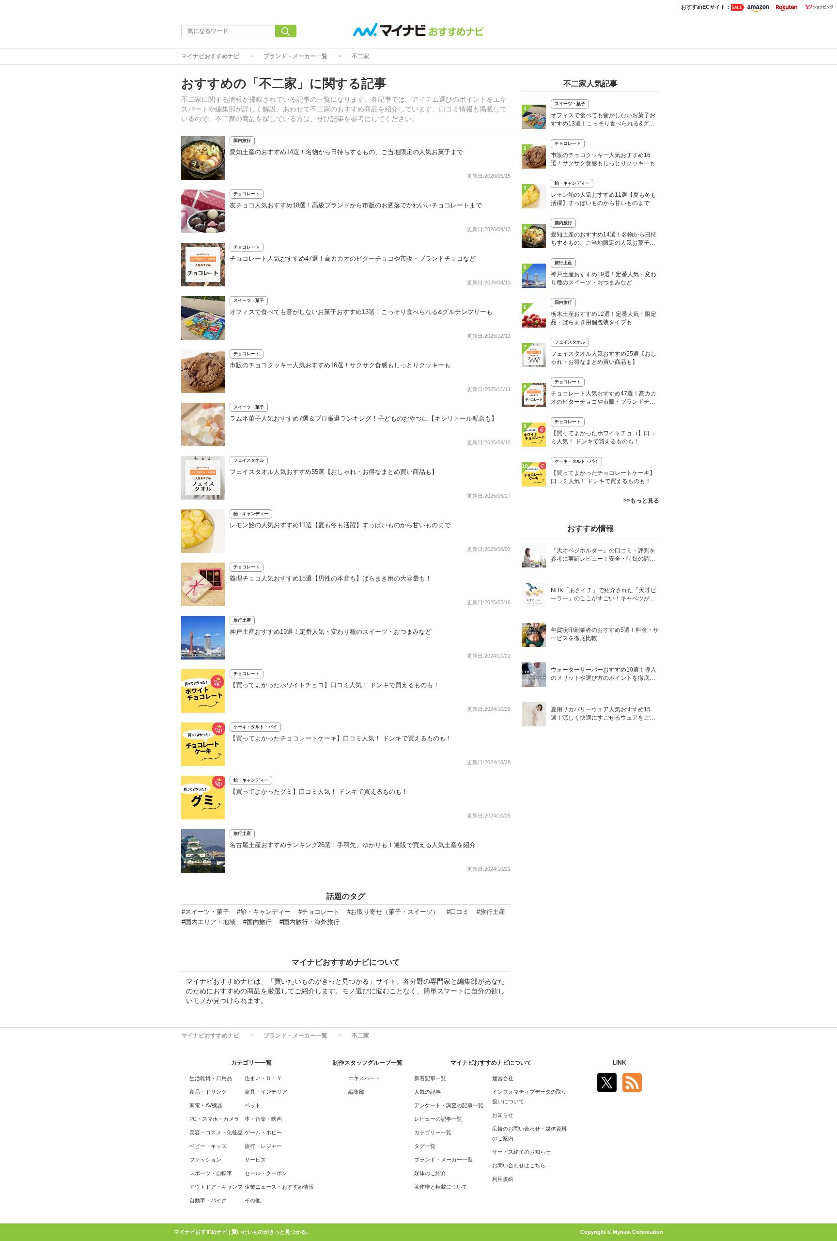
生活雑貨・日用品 (210, 1078)
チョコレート (246, 193)
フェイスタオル (248, 460)
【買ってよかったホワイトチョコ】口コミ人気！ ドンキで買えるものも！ (334, 685)
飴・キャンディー (250, 513)
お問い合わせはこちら (518, 1165)
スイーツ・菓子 (248, 300)
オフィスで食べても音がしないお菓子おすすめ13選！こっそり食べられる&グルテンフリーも (361, 311)
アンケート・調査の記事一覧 (448, 1105)
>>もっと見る (641, 500)
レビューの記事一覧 (438, 1119)
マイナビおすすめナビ (210, 56)
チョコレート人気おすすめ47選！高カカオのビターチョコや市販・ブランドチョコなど (353, 258)
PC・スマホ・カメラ (214, 1119)
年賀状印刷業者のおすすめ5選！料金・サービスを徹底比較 (605, 634)
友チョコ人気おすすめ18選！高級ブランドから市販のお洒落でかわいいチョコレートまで (356, 205)
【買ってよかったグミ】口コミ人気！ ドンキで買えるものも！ (319, 791)
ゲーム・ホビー (263, 1132)
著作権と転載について (440, 1187)
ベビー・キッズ (208, 1146)
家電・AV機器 (205, 1105)
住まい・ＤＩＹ (263, 1078)
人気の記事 (427, 1092)
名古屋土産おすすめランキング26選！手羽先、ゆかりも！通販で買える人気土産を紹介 (353, 844)
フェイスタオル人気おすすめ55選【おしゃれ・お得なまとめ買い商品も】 (334, 471)
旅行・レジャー (263, 1146)
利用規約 (502, 1179)
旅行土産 (242, 620)
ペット (253, 1105)
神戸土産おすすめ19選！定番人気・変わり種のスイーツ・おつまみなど (331, 631)
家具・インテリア (266, 1092)
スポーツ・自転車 (210, 1173)
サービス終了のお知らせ (521, 1152)
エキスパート (364, 1078)
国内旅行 (242, 140)
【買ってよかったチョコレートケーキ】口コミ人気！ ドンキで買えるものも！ (341, 738)
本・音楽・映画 (263, 1119)
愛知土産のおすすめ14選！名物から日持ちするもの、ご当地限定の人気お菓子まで (346, 152)
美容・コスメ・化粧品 (216, 1132)
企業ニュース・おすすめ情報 (279, 1187)
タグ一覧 (424, 1146)
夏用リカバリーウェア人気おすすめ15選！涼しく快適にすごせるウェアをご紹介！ (603, 714)
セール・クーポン (266, 1173)
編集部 (356, 1092)
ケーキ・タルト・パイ (255, 726)
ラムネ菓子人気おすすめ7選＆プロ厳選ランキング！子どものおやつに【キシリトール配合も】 (363, 418)
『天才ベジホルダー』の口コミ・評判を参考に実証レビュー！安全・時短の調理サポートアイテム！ (603, 555)
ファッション (205, 1159)
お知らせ (502, 1115)
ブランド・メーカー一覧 (295, 56)
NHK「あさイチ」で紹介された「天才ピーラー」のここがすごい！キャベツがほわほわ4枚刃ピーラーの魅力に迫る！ (603, 595)
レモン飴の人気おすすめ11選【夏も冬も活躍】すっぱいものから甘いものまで (340, 525)
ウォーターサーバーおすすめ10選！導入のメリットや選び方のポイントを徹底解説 (603, 674)
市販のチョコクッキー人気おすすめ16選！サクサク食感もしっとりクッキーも (340, 365)
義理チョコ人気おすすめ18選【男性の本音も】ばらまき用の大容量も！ (331, 578)
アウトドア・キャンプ (216, 1187)
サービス (255, 1159)
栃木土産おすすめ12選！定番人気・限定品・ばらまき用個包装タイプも (603, 318)
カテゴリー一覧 (432, 1132)
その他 (253, 1200)
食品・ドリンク (208, 1092)
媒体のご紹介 (430, 1173)
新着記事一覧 (430, 1078)
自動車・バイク (208, 1200)
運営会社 (502, 1078)
